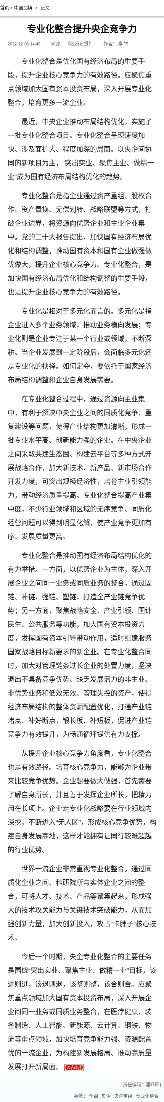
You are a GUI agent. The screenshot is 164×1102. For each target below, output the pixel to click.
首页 (4, 8)
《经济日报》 (79, 44)
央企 (106, 1096)
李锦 (93, 1096)
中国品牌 (23, 8)
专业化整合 (147, 1096)
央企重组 (123, 1096)
